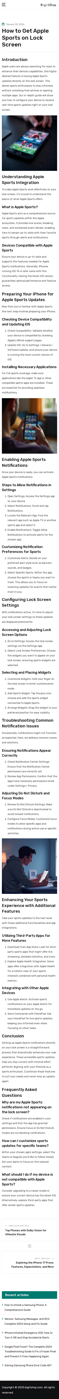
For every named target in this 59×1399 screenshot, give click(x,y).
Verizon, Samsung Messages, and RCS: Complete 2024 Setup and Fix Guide (27, 1321)
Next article (42, 1258)
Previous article (19, 1226)
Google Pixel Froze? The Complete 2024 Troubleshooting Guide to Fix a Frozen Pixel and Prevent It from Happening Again (30, 1351)
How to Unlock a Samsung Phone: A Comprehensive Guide (26, 1307)
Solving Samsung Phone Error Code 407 (28, 1365)
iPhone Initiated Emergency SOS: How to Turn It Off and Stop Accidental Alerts (29, 1335)
